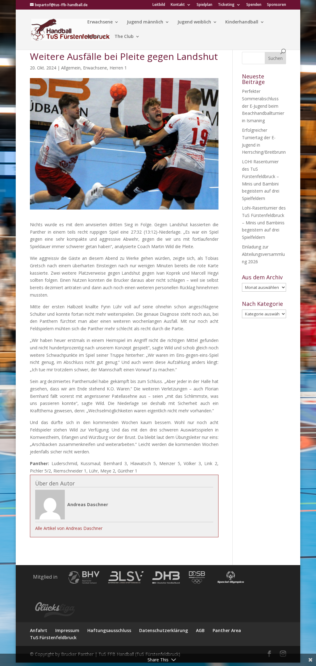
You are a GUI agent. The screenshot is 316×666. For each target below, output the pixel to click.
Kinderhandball (241, 22)
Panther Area (227, 630)
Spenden (253, 5)
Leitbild (158, 5)
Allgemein (71, 68)
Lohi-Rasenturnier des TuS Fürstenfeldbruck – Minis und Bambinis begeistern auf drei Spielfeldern (264, 222)
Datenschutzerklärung (163, 630)
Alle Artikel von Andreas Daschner (68, 528)
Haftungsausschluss (109, 630)
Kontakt (178, 5)
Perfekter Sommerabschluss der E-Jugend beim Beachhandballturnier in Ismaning (263, 105)
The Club (124, 36)
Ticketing (226, 5)
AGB (200, 630)
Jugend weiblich (194, 22)
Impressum (67, 630)
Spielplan (204, 5)
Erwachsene (100, 22)
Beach (93, 36)
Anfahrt (38, 630)
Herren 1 (118, 68)
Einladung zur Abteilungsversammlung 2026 (263, 254)
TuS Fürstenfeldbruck (53, 637)
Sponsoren (276, 5)
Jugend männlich (145, 22)
